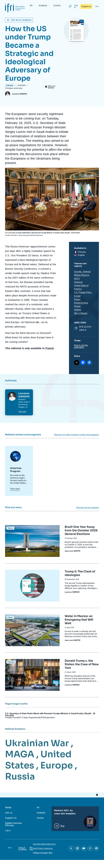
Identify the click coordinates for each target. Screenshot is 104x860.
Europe (77, 296)
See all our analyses (21, 20)
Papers (10, 617)
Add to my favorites (51, 86)
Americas (78, 282)
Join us (8, 813)
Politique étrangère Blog (42, 853)
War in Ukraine (80, 313)
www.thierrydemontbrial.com (44, 844)
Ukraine (77, 310)
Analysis (43, 5)
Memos (10, 528)
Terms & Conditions (22, 848)
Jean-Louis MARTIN (72, 551)
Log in (75, 6)
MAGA (19, 754)
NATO (77, 279)
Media (8, 807)
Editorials (11, 662)
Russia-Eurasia (81, 303)
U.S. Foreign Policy (83, 292)
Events (57, 5)
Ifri (31, 5)
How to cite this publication (81, 346)
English (81, 255)
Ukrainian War (37, 743)
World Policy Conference (43, 848)
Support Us (10, 818)
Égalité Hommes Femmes (13, 824)
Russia (77, 306)
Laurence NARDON (19, 94)
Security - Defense (82, 272)
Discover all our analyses (87, 508)
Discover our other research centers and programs (76, 435)
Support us (86, 6)
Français (82, 252)
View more (22, 411)
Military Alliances (81, 275)
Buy (62, 826)
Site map (31, 848)
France (77, 299)
